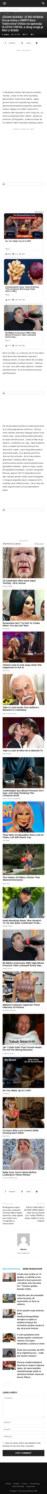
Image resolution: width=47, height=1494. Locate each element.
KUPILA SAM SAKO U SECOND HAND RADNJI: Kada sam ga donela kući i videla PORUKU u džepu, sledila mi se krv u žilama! (34, 1214)
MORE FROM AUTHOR (32, 1269)
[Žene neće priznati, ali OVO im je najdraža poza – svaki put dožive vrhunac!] (9, 1352)
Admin (6, 34)
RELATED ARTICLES (11, 1269)
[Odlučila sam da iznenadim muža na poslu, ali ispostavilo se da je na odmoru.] (9, 1298)
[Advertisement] (23, 70)
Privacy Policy (35, 1484)
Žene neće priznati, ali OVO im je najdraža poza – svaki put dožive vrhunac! (30, 1353)
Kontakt (16, 1484)
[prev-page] (4, 1383)
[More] (36, 43)
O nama (24, 1484)
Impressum (31, 1486)
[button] (4, 3)
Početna (8, 1484)
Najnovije (6, 1280)
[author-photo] (23, 1246)
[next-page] (8, 1383)
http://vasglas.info (23, 1253)
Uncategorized (13, 9)
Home (3, 9)
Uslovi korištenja (18, 1486)
